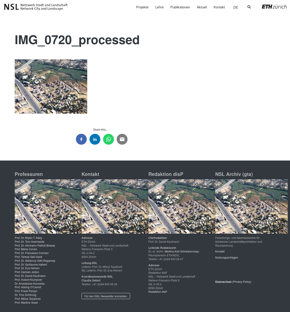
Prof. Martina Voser (26, 302)
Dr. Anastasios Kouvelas (30, 283)
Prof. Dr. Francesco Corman (32, 253)
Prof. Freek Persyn (26, 291)
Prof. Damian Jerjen (27, 272)
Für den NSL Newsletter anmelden (106, 296)
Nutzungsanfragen (226, 257)
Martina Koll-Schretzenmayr (182, 251)
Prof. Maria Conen (26, 249)
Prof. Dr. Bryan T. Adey (28, 238)
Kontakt (220, 251)
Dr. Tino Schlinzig (25, 295)
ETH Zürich (271, 7)
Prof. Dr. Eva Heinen (27, 268)
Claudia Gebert (91, 280)
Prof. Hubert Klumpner (28, 279)
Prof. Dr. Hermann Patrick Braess (35, 245)
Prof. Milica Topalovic (28, 298)
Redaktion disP (157, 291)
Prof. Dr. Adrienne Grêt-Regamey (35, 260)
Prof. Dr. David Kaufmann (30, 276)
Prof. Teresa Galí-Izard (28, 257)
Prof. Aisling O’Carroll (28, 287)
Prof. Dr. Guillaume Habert (31, 264)
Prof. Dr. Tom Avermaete (29, 241)
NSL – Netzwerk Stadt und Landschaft (37, 7)
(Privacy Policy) (233, 281)
